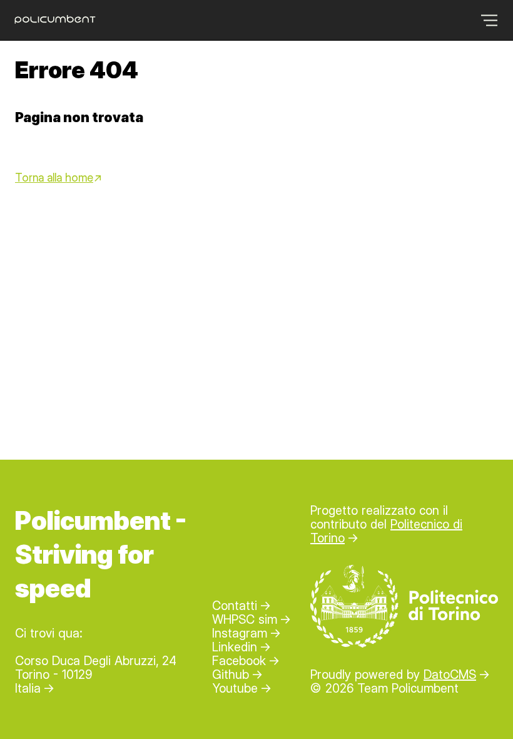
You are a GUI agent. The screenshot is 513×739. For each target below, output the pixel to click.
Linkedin (234, 647)
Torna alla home (54, 177)
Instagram (239, 633)
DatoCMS (450, 674)
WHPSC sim (244, 619)
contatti (234, 605)
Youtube (235, 688)
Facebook (239, 661)
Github (230, 674)
